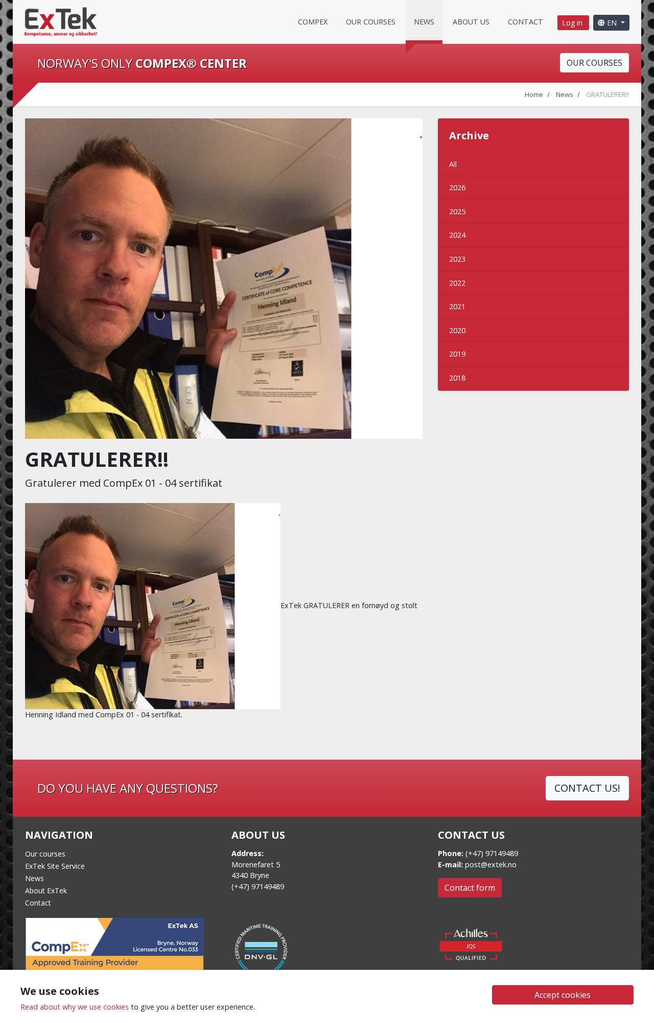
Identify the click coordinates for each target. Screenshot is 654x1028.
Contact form (470, 887)
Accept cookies (562, 994)
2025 (457, 211)
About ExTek (46, 890)
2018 (457, 378)
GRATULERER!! (607, 94)
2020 (457, 330)
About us (471, 22)
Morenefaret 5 (255, 864)
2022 (457, 283)
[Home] (61, 21)
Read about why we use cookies (74, 1007)
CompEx (313, 22)
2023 (457, 259)
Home (534, 94)
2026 (457, 187)
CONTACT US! (587, 788)
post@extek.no (491, 864)
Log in (573, 23)
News (424, 22)
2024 (457, 235)
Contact (525, 22)
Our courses (370, 22)
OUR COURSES (594, 62)
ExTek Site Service (55, 866)
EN (612, 23)
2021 (457, 306)
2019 (457, 354)
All (453, 164)
